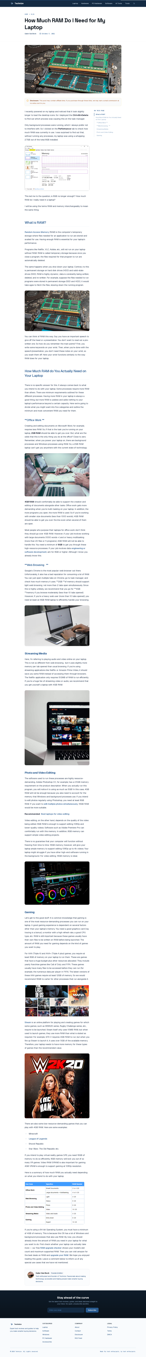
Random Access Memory (37, 232)
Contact (78, 1331)
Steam (28, 1022)
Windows (45, 1335)
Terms (109, 1331)
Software (108, 3)
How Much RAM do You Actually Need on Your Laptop (108, 118)
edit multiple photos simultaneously (61, 804)
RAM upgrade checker (51, 1248)
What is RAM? (35, 222)
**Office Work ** (34, 420)
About (77, 1327)
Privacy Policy (112, 1327)
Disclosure (79, 1335)
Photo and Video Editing (105, 132)
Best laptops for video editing (55, 814)
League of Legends (38, 1138)
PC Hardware (97, 3)
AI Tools (119, 3)
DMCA (109, 1335)
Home (26, 14)
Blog (32, 14)
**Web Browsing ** (36, 565)
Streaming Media (102, 129)
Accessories (47, 1342)
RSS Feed (78, 1338)
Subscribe (92, 1310)
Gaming (99, 135)
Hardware (85, 3)
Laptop (75, 3)
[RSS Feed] (134, 3)
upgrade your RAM (59, 1255)
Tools (127, 3)
